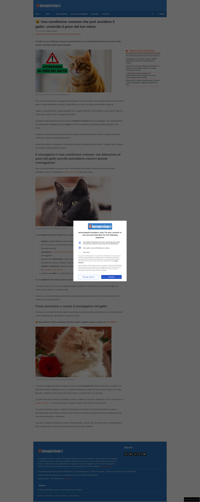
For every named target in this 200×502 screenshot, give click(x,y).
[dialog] (100, 251)
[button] (100, 252)
